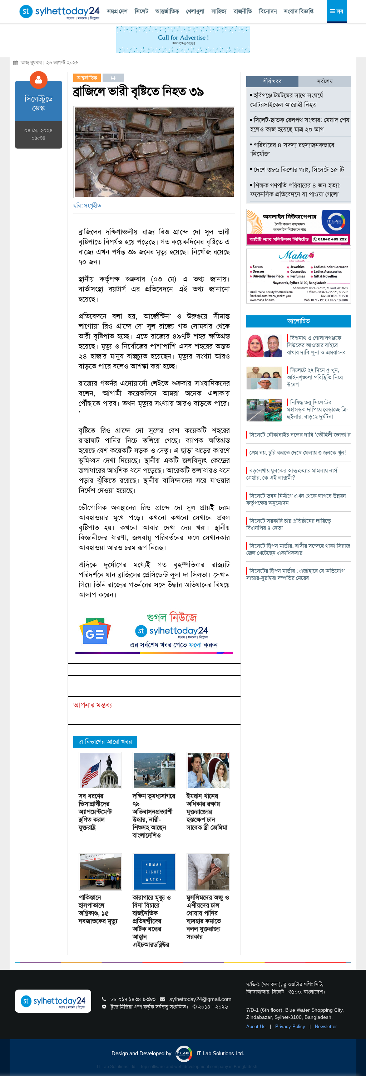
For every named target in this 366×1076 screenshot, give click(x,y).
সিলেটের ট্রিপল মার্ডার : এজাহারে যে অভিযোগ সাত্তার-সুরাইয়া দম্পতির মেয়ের (295, 574)
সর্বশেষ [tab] (324, 81)
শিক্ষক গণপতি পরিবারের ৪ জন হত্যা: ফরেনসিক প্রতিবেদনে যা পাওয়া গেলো (295, 190)
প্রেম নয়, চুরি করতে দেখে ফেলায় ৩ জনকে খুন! (297, 452)
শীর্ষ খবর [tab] (272, 81)
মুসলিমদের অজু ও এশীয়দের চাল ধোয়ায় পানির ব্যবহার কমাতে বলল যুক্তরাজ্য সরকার (208, 917)
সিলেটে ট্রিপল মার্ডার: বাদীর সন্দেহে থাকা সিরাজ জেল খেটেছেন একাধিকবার (298, 549)
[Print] (113, 78)
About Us (256, 1026)
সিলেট (141, 11)
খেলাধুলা (195, 11)
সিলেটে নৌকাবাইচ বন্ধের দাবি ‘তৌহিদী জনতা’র (300, 435)
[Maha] (298, 275)
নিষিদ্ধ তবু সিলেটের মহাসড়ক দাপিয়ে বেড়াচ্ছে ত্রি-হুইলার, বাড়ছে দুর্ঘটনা (317, 409)
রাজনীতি (243, 11)
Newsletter (326, 1026)
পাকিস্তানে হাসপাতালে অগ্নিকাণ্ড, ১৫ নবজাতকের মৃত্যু (98, 909)
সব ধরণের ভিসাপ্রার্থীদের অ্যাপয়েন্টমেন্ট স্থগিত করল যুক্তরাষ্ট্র (95, 812)
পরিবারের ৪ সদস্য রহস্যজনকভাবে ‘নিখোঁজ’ (292, 150)
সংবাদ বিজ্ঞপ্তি (298, 11)
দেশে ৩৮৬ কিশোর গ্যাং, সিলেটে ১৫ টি (298, 169)
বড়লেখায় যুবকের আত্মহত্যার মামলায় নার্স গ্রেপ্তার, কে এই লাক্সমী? (291, 474)
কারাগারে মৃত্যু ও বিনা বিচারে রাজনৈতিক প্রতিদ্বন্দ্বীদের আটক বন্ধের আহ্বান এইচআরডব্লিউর (152, 921)
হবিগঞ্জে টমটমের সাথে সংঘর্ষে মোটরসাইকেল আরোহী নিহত (286, 100)
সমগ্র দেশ (117, 11)
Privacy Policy (291, 1026)
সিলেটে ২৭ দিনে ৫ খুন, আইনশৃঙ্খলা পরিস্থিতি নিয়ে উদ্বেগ (315, 377)
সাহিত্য (219, 11)
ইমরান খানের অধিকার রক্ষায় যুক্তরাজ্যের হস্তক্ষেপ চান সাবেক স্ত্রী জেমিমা (207, 812)
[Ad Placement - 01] (183, 39)
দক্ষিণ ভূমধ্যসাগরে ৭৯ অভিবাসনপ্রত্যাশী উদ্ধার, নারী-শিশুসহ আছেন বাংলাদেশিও (154, 816)
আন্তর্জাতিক (167, 11)
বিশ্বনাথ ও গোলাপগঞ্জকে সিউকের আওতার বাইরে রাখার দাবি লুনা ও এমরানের (316, 345)
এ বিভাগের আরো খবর (105, 741)
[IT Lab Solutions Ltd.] (298, 226)
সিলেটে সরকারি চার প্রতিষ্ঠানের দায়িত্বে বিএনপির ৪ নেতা (288, 524)
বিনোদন (268, 11)
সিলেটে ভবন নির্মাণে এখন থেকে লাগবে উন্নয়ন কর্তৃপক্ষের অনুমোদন (296, 499)
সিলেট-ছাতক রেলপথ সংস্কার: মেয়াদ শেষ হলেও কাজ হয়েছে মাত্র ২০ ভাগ (299, 125)
